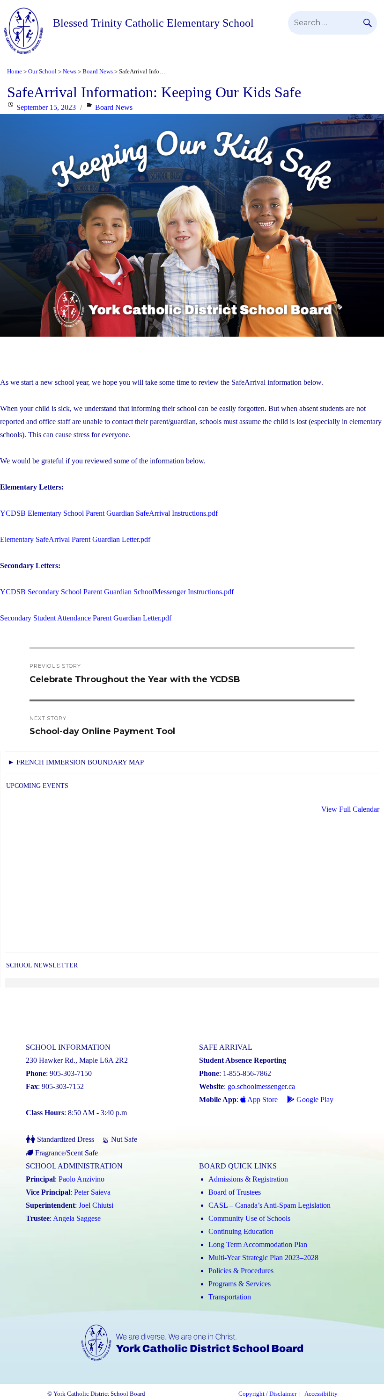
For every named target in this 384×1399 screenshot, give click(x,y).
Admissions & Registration (248, 1179)
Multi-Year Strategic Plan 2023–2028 (263, 1258)
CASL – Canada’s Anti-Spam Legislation (269, 1205)
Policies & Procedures (240, 1271)
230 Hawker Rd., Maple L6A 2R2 (77, 1060)
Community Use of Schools (249, 1218)
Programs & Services (239, 1284)
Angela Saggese (77, 1218)
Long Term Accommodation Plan (257, 1244)
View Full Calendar (350, 809)
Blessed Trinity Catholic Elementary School (153, 23)
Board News (114, 107)
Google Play (314, 1099)
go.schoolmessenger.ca (261, 1086)
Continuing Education (240, 1231)
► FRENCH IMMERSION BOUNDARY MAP (75, 762)
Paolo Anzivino (81, 1179)
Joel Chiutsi (96, 1205)
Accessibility (321, 1394)
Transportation (229, 1297)
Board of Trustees (234, 1192)
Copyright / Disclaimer (267, 1394)
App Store (262, 1099)
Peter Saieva (92, 1192)
